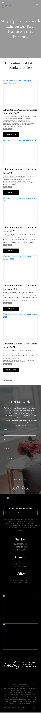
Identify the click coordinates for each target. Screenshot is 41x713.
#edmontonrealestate (27, 123)
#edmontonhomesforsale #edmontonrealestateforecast (20, 298)
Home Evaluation (20, 550)
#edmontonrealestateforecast (13, 358)
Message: (7, 458)
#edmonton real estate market (19, 296)
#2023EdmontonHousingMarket (20, 120)
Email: (6, 439)
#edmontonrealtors (9, 124)
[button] (13, 488)
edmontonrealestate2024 (24, 124)
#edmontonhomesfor (29, 354)
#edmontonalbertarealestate (21, 121)
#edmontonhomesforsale (11, 239)
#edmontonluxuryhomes (11, 241)
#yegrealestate (20, 361)
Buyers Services (20, 544)
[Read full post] (20, 94)
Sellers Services (20, 547)
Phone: (6, 449)
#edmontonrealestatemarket (12, 242)
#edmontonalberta (14, 297)
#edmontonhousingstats (11, 123)
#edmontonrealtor (29, 242)
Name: (6, 429)
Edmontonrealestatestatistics (12, 126)
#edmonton (7, 121)
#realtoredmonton (9, 361)
